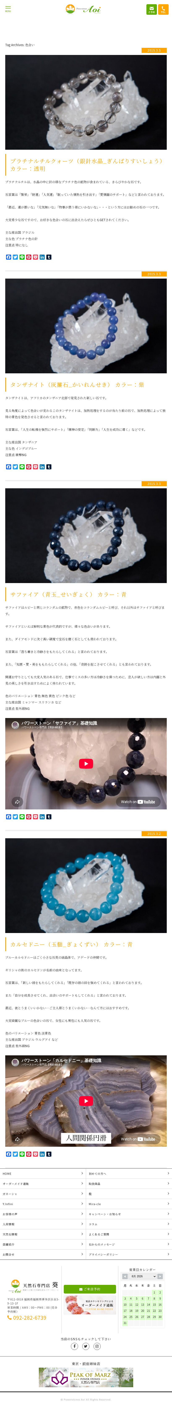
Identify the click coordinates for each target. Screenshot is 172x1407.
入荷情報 (8, 1224)
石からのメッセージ (102, 1244)
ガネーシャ (10, 1194)
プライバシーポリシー (103, 1254)
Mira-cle (95, 1204)
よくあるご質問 (99, 1234)
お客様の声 (10, 1214)
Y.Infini (8, 1204)
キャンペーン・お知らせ (105, 1214)
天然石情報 (10, 1234)
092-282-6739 (29, 1317)
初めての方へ (97, 1174)
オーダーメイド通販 (16, 1184)
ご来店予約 (92, 1289)
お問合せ (8, 1254)
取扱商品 (94, 1184)
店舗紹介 (8, 1244)
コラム (93, 1224)
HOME (7, 1174)
